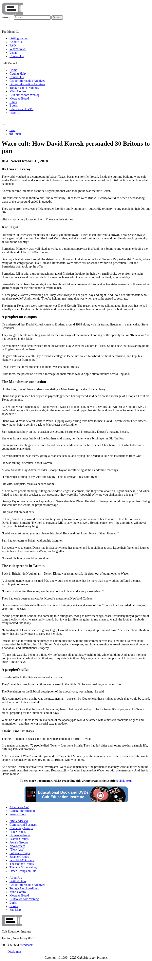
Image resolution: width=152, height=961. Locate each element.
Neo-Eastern (17, 846)
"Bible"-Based (19, 821)
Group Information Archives (27, 80)
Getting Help (18, 73)
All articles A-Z (19, 807)
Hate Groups (18, 831)
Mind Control (18, 91)
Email (17, 134)
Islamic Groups (19, 839)
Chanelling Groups (21, 828)
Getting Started (19, 38)
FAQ (13, 45)
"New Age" (17, 849)
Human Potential (20, 835)
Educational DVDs (21, 109)
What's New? (18, 49)
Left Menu (8, 63)
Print (12, 130)
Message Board (19, 98)
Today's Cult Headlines (24, 87)
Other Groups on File (23, 871)
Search (57, 17)
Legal (13, 52)
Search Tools (18, 814)
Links (13, 102)
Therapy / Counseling (23, 867)
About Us (16, 42)
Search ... (7, 17)
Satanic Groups (19, 856)
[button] (17, 31)
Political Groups (20, 853)
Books (14, 105)
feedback (27, 945)
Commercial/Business (23, 824)
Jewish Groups (19, 842)
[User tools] (3, 124)
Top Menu (8, 31)
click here (125, 780)
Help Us (15, 112)
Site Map (15, 909)
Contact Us (17, 56)
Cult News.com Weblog (25, 95)
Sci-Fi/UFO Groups (22, 860)
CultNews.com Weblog (24, 899)
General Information (22, 810)
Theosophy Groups (22, 863)
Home (13, 70)
